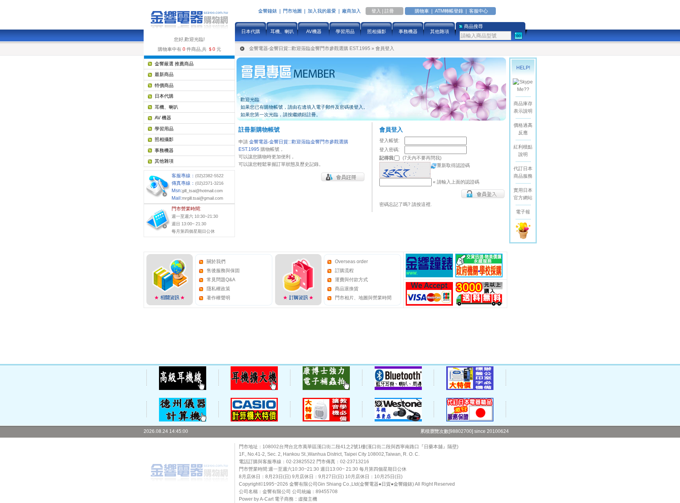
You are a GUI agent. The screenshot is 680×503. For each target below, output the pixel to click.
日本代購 (250, 31)
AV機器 (314, 31)
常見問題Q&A (221, 279)
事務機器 (408, 31)
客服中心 (478, 11)
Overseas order (351, 261)
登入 (376, 11)
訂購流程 (344, 270)
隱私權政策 (218, 288)
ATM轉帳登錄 (449, 11)
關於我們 (216, 261)
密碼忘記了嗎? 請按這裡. (405, 204)
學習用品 (345, 31)
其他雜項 (439, 31)
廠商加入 (351, 11)
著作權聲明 (218, 298)
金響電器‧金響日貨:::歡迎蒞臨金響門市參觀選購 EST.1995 (309, 48)
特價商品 (164, 85)
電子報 (523, 212)
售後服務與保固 (223, 270)
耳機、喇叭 (282, 31)
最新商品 (164, 74)
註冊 (389, 11)
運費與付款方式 (351, 279)
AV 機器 (163, 118)
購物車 (422, 11)
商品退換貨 (346, 288)
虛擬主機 (307, 499)
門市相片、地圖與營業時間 (363, 298)
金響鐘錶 (267, 11)
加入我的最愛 (322, 11)
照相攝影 (376, 31)
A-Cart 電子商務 (277, 499)
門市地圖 (292, 11)
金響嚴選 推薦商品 (174, 64)
